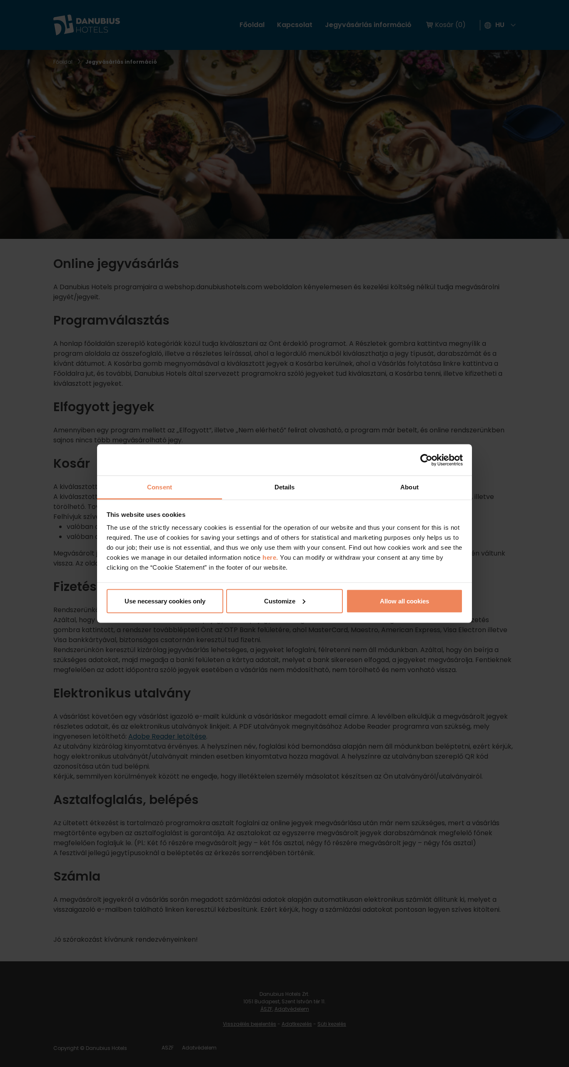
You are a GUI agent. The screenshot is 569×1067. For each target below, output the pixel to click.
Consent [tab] (159, 487)
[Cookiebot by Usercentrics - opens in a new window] (426, 460)
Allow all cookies (404, 600)
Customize (279, 600)
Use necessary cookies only (165, 600)
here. (271, 557)
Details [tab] (285, 487)
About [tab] (409, 487)
